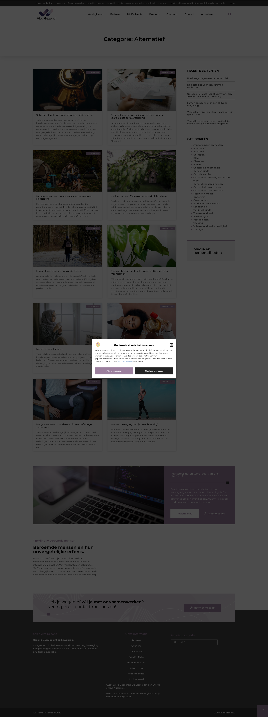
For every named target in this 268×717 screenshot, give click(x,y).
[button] (171, 345)
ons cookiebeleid (125, 361)
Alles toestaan (114, 371)
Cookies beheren (154, 371)
